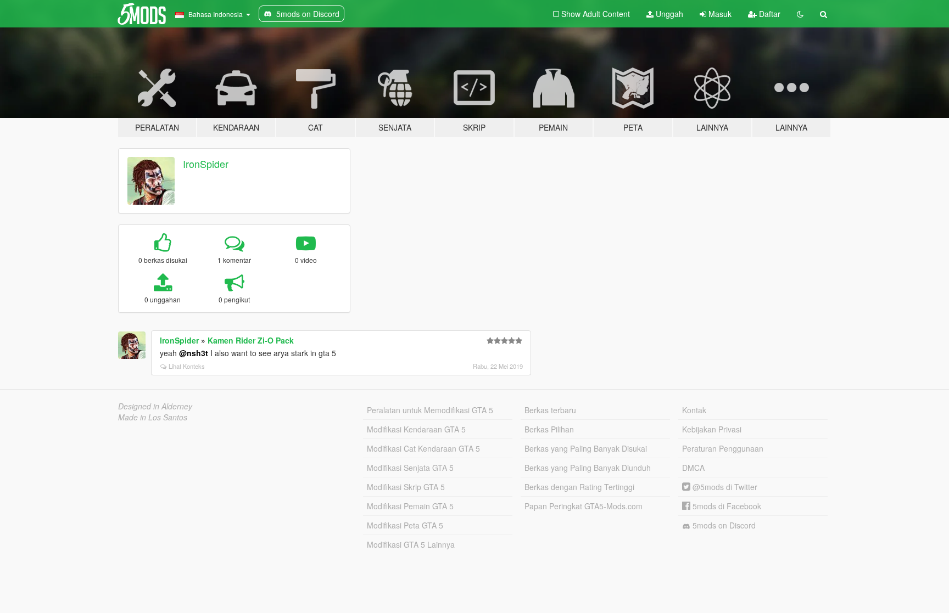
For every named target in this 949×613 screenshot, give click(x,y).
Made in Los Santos (152, 417)
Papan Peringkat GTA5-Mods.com (583, 505)
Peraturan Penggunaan (722, 448)
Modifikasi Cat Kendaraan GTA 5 (423, 448)
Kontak (694, 409)
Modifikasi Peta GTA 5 (405, 525)
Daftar (768, 13)
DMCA (693, 467)
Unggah (668, 13)
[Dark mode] (800, 13)
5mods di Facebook (725, 505)
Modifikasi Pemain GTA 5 (410, 505)
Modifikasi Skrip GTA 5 (406, 486)
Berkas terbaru (550, 409)
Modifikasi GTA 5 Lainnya (411, 544)
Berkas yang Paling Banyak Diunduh (587, 467)
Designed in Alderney (155, 406)
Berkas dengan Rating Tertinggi (579, 486)
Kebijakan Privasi (711, 429)
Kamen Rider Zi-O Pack (251, 340)
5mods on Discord (723, 525)
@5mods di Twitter (723, 486)
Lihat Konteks (187, 366)
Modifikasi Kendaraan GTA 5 (416, 429)
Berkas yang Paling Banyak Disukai (585, 448)
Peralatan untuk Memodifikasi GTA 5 (430, 409)
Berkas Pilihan (549, 429)
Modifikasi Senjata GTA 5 (410, 467)
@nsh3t (193, 352)
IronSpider (205, 163)
